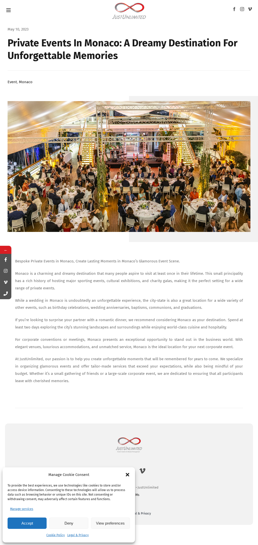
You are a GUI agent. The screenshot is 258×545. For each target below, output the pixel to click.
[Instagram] (242, 9)
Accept (27, 523)
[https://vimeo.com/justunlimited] (5, 282)
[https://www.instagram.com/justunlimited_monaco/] (5, 271)
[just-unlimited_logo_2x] (129, 3)
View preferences (110, 523)
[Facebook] (234, 9)
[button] (127, 474)
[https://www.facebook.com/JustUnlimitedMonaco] (5, 259)
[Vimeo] (250, 9)
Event (12, 82)
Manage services (21, 509)
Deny (68, 523)
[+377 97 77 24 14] (5, 293)
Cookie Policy (55, 535)
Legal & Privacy (78, 535)
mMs (136, 495)
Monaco (26, 82)
